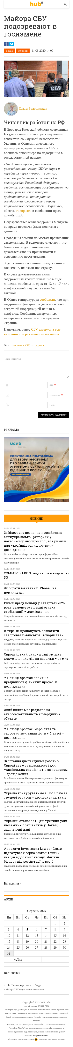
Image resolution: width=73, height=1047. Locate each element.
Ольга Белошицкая (33, 108)
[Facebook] (6, 44)
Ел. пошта (54, 395)
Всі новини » (12, 883)
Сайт (52, 405)
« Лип (18, 959)
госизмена (17, 345)
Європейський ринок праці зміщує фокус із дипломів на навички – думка (36, 656)
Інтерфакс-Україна (40, 1035)
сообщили (47, 299)
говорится (23, 210)
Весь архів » (12, 973)
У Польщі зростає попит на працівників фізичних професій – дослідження (32, 682)
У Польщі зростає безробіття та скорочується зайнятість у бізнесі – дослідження (34, 733)
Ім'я (51, 384)
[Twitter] (11, 44)
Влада (9, 50)
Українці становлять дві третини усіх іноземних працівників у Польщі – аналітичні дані (35, 825)
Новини (23, 50)
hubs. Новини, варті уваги (36, 4)
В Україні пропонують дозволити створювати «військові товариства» (33, 633)
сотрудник (37, 345)
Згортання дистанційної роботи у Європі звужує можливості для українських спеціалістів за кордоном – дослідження (36, 767)
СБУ (27, 345)
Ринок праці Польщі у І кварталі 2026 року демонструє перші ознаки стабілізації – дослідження (34, 607)
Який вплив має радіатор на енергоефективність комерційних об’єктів (32, 714)
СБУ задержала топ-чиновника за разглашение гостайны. (32, 331)
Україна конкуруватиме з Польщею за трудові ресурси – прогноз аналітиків (35, 795)
